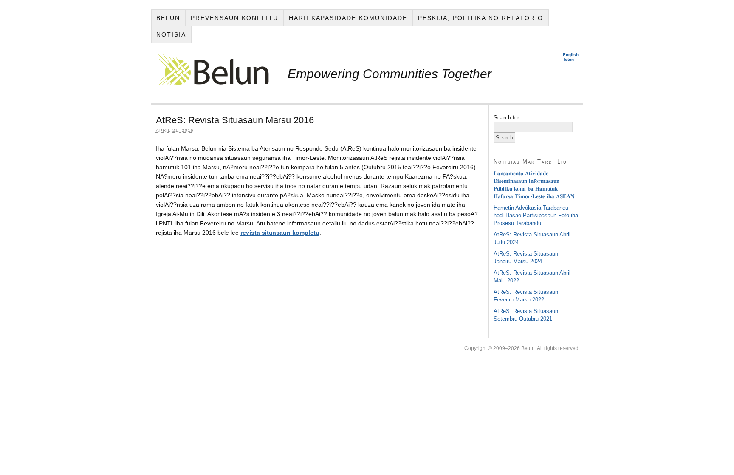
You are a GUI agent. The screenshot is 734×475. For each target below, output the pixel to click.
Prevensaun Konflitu (234, 17)
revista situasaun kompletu (279, 232)
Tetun (568, 59)
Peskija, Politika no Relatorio (480, 17)
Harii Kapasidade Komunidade (348, 17)
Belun (168, 17)
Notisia (171, 34)
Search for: (507, 117)
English (571, 54)
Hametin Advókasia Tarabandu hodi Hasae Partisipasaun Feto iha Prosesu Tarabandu (536, 215)
